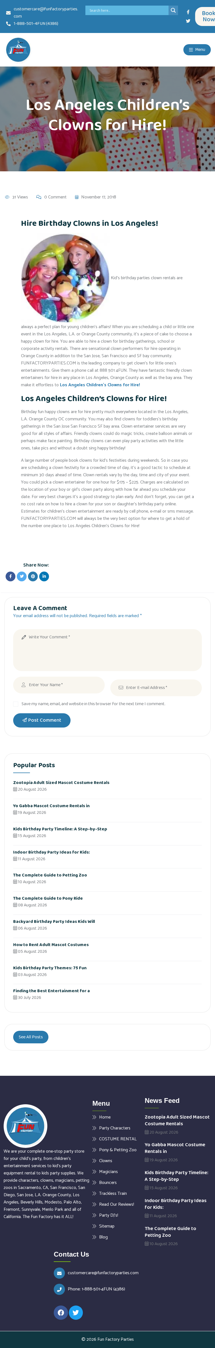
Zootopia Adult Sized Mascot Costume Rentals (61, 782)
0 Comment (55, 197)
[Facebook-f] (188, 12)
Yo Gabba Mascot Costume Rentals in (51, 805)
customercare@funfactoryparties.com (103, 1273)
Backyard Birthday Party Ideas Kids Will (54, 921)
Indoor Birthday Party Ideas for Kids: (51, 852)
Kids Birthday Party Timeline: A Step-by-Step (60, 829)
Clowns (105, 1160)
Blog (103, 1237)
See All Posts (31, 1037)
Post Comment (44, 720)
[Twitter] (188, 20)
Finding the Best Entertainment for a (51, 990)
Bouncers (108, 1182)
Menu (199, 49)
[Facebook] (61, 1313)
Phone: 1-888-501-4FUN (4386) (96, 1289)
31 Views (20, 197)
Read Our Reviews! (116, 1204)
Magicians (108, 1171)
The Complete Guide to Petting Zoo (50, 875)
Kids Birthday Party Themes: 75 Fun (50, 968)
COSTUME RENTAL (118, 1138)
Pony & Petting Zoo (118, 1149)
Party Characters (114, 1128)
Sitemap (106, 1226)
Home (105, 1117)
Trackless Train (113, 1193)
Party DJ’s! (108, 1215)
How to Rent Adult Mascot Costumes (51, 944)
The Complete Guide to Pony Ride (48, 898)
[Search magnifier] (173, 10)
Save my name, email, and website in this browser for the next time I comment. (93, 703)
